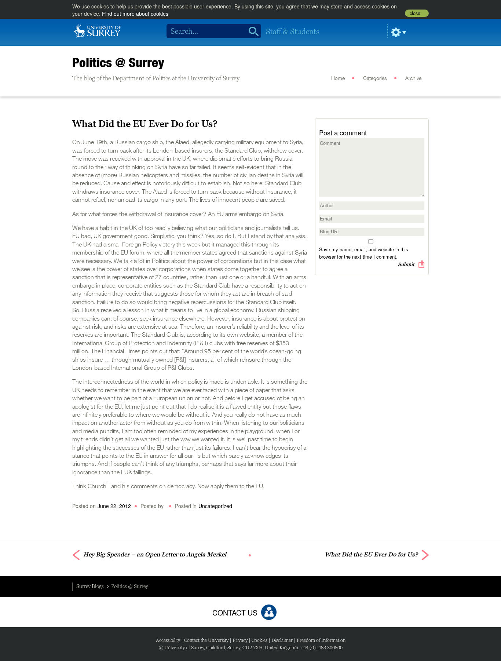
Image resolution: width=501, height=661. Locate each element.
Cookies (259, 640)
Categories (375, 78)
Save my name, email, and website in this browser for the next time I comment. (363, 253)
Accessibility (168, 640)
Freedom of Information (321, 640)
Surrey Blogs (90, 586)
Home (338, 78)
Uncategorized (215, 506)
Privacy (240, 640)
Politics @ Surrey (118, 62)
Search (251, 31)
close (415, 13)
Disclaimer (282, 640)
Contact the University (206, 640)
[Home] (97, 30)
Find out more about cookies (135, 13)
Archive (413, 78)
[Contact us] (269, 612)
